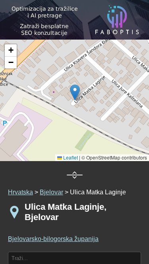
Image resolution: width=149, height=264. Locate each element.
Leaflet (70, 157)
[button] (11, 50)
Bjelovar (51, 192)
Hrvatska (20, 192)
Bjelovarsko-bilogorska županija (53, 239)
